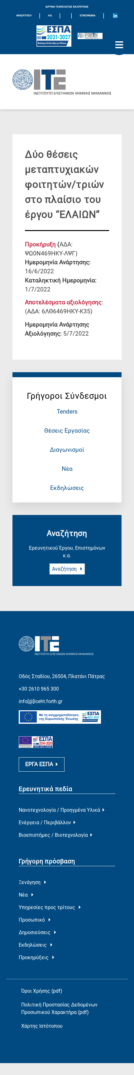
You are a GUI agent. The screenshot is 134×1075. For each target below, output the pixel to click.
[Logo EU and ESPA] (54, 36)
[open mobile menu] (119, 45)
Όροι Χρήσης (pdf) (41, 991)
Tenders (67, 411)
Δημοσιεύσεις (35, 932)
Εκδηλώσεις (67, 487)
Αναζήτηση (65, 569)
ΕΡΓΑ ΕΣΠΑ (39, 764)
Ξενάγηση (30, 882)
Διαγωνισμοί (67, 449)
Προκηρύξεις (34, 957)
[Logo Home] (67, 82)
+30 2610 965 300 (39, 689)
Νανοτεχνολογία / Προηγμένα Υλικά (59, 810)
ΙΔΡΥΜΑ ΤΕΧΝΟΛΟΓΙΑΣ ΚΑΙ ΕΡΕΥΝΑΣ (67, 6)
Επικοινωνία (87, 15)
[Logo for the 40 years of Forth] (90, 36)
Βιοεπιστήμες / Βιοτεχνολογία (53, 835)
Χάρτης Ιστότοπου (42, 1026)
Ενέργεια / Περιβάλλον (45, 823)
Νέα (67, 468)
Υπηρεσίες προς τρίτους (47, 907)
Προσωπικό (32, 920)
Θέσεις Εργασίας (67, 430)
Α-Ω (50, 15)
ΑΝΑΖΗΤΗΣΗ (23, 15)
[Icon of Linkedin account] (115, 16)
